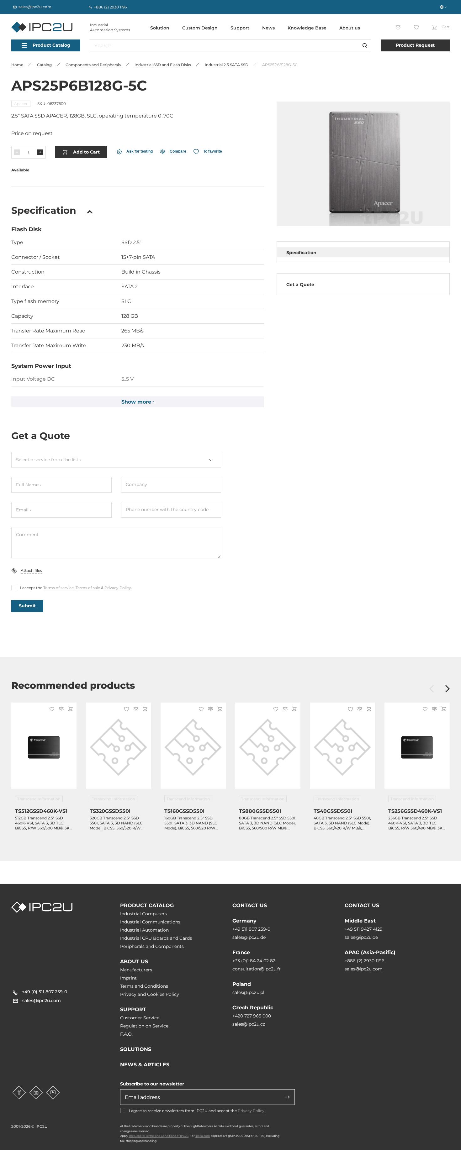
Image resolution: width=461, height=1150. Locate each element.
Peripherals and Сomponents (152, 946)
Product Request (415, 45)
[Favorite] (51, 710)
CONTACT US (249, 905)
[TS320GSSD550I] (118, 749)
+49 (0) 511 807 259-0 (44, 992)
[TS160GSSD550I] (193, 749)
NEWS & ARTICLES (144, 1065)
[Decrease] (17, 152)
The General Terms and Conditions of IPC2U (158, 1135)
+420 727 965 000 (251, 1016)
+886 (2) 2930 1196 (364, 961)
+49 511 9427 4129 (364, 929)
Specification (301, 252)
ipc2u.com (202, 1135)
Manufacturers (136, 970)
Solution (159, 28)
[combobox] (116, 460)
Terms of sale (88, 587)
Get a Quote (300, 284)
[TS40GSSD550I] (342, 749)
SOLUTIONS (135, 1049)
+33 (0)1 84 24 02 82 (253, 961)
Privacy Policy (117, 587)
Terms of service (58, 587)
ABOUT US (134, 961)
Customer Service (139, 1018)
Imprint (128, 978)
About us (349, 28)
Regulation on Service (144, 1026)
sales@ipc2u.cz (248, 1024)
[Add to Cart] (69, 710)
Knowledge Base (307, 28)
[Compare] (60, 710)
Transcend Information (39, 799)
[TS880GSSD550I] (268, 749)
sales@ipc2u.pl (248, 992)
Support (239, 28)
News (268, 28)
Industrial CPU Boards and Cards (156, 938)
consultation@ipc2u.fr (256, 969)
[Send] (287, 1097)
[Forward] (447, 689)
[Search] (365, 45)
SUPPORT (133, 1009)
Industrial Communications (150, 922)
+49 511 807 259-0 (251, 929)
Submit (27, 606)
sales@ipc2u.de (249, 937)
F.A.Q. (126, 1034)
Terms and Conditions (144, 986)
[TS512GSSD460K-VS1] (44, 749)
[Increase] (40, 152)
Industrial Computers (143, 914)
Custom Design (200, 28)
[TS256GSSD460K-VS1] (417, 749)
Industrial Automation (144, 930)
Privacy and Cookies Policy (149, 994)
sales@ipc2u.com (364, 969)
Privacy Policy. (251, 1110)
